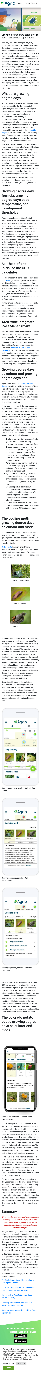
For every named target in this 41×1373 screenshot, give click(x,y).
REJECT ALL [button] (21, 1363)
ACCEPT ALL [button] (8, 1368)
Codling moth (7, 547)
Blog (33, 3)
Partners (20, 3)
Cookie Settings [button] (9, 1363)
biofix (8, 280)
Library (27, 3)
